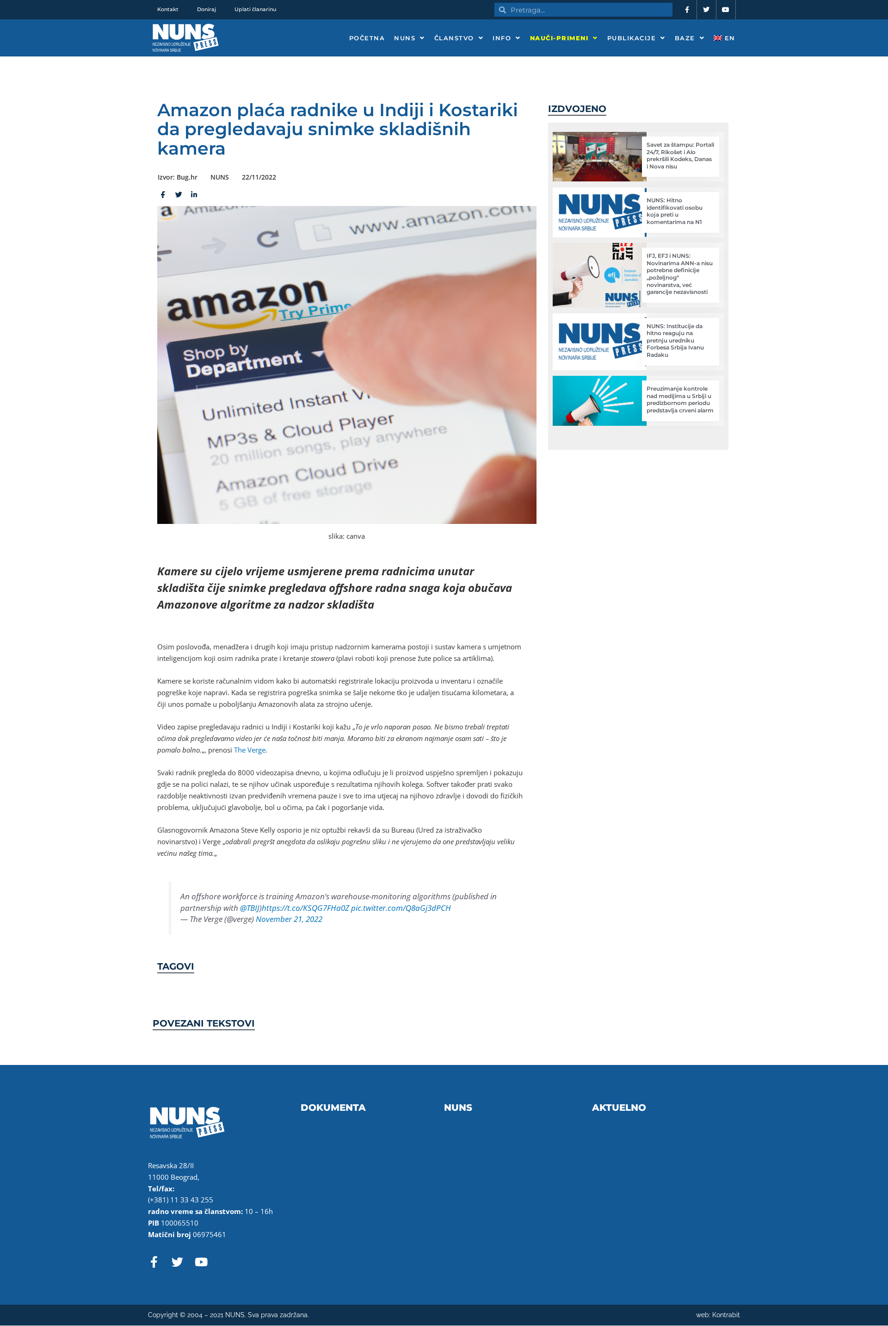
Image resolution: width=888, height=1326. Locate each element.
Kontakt (168, 9)
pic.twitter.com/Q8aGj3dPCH (401, 908)
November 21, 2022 (289, 919)
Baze (685, 38)
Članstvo (454, 38)
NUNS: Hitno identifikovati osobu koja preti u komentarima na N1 (675, 211)
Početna (367, 38)
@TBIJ (249, 908)
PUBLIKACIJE (631, 38)
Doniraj (206, 9)
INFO (502, 38)
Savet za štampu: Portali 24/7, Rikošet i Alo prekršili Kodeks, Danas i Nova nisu (680, 155)
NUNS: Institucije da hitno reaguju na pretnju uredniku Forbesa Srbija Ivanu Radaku (675, 340)
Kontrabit (726, 1315)
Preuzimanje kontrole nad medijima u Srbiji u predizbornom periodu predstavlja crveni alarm (680, 399)
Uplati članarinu (255, 9)
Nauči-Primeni (559, 38)
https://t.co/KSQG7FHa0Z (305, 908)
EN (728, 38)
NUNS (404, 38)
